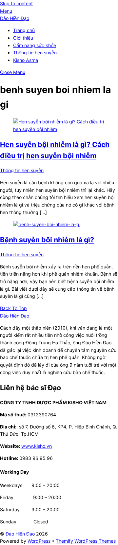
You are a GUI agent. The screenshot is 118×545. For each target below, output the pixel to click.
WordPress (39, 541)
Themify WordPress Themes (86, 541)
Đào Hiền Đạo (20, 533)
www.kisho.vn (36, 446)
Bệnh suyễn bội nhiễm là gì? (47, 239)
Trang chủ (24, 30)
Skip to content (16, 3)
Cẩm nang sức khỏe (34, 45)
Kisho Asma (25, 60)
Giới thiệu (23, 38)
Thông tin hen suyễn (35, 52)
